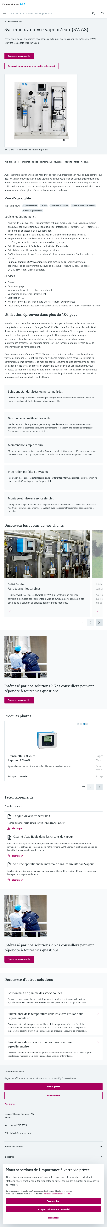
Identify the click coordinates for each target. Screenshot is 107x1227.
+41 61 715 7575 (18, 1125)
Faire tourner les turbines (24, 588)
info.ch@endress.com (20, 1133)
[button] (19, 56)
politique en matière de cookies (57, 1193)
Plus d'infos (9, 1103)
